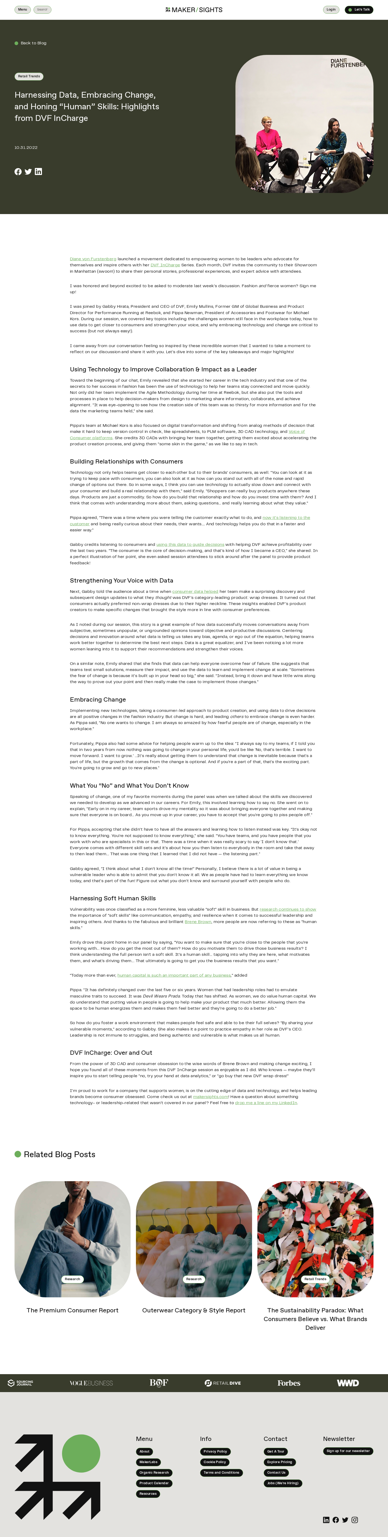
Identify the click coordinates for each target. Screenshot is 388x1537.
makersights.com (210, 1097)
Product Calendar (154, 1483)
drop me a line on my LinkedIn (266, 1103)
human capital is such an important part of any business (174, 975)
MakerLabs (148, 1462)
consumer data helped (195, 592)
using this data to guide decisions (190, 545)
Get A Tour (276, 1451)
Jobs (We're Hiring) (283, 1483)
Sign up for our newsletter (348, 1451)
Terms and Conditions (221, 1473)
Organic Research (154, 1473)
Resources (148, 1494)
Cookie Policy (215, 1462)
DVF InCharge (165, 265)
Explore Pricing (279, 1462)
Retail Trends (29, 76)
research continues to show (288, 909)
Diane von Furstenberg (93, 259)
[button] (23, 10)
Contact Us (276, 1473)
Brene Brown (198, 922)
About (144, 1451)
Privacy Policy (215, 1451)
